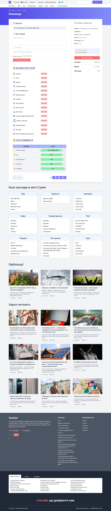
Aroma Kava (79, 207)
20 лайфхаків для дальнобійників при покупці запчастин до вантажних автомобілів (87, 330)
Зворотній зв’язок (63, 425)
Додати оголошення (64, 423)
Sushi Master (79, 251)
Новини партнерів (50, 2)
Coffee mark (79, 204)
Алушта (85, 423)
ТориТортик (47, 231)
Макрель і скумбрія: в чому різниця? (55, 288)
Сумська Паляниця (49, 229)
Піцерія (40, 6)
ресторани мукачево (76, 484)
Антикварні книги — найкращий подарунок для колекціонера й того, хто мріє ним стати (55, 330)
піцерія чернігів (44, 490)
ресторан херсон (45, 489)
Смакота (13, 231)
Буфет (12, 229)
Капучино (14, 226)
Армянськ (85, 428)
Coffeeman (78, 201)
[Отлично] (31, 56)
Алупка (85, 421)
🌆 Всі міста (24, 2)
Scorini (13, 243)
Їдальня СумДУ (48, 198)
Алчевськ (85, 425)
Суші (46, 6)
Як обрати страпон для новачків (85, 362)
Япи (76, 243)
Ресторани (12, 6)
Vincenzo (13, 248)
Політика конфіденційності (66, 430)
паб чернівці (43, 485)
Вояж (12, 201)
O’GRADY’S (78, 226)
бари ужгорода (14, 485)
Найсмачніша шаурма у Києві (66, 435)
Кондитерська (31, 6)
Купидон (13, 221)
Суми (80, 43)
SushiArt (78, 248)
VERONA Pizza (15, 254)
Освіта (52, 6)
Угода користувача (63, 428)
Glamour (46, 253)
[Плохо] (25, 56)
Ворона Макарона (17, 245)
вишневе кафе (44, 487)
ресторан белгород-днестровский (49, 484)
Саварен (45, 226)
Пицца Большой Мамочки (19, 251)
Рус (11, 435)
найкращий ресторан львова (79, 487)
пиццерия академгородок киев (18, 490)
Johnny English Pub (81, 221)
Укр (16, 435)
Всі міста (60, 433)
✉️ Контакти (40, 2)
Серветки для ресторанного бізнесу (86, 396)
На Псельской (80, 223)
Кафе (18, 6)
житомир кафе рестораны (17, 489)
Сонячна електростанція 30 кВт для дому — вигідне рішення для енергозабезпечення (54, 364)
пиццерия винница (76, 489)
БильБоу (13, 223)
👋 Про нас (16, 2)
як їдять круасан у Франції (17, 480)
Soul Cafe (78, 209)
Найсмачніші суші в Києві (65, 437)
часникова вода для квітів (78, 480)
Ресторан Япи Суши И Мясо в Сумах (55, 245)
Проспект (14, 204)
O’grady (77, 231)
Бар (24, 6)
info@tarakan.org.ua (96, 508)
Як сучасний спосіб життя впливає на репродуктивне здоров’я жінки (66, 452)
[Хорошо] (29, 56)
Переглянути (82, 37)
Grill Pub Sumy (80, 229)
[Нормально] (27, 56)
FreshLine (78, 198)
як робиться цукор (15, 482)
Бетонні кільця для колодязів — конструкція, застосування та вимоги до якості (67, 446)
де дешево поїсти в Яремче (47, 480)
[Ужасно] (23, 56)
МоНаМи (46, 221)
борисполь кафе (14, 487)
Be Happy (46, 256)
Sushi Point (79, 254)
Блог (59, 421)
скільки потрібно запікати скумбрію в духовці (53, 482)
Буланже (46, 223)
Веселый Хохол (16, 207)
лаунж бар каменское (76, 485)
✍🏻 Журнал (32, 2)
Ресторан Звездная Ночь (51, 243)
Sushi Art (78, 245)
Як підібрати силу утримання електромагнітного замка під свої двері (68, 462)
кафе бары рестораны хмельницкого (20, 484)
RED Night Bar (15, 198)
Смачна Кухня (47, 201)
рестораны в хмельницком (78, 490)
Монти (13, 209)
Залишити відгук (87, 58)
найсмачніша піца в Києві (78, 482)
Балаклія (85, 430)
